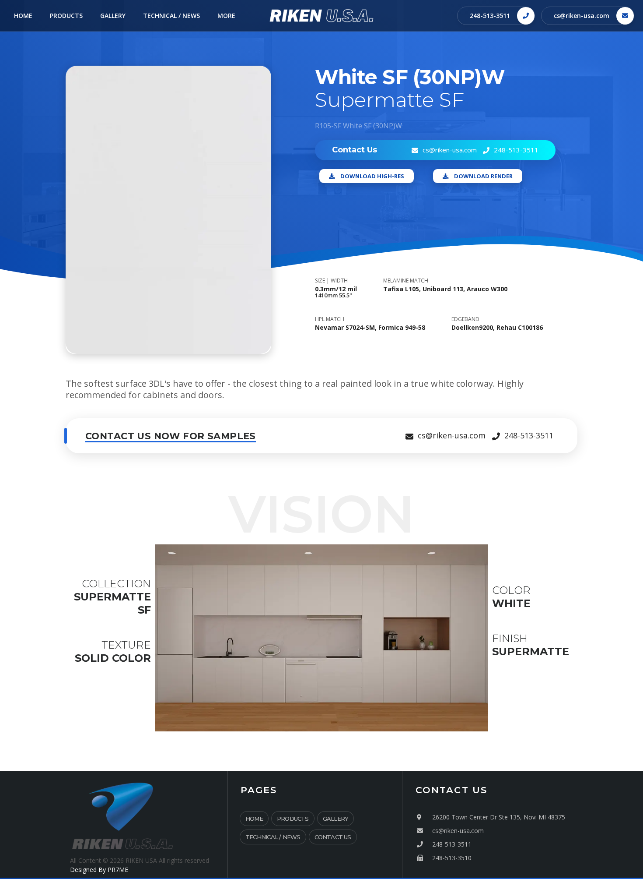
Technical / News (273, 836)
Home (254, 818)
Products (293, 818)
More (226, 15)
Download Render (483, 176)
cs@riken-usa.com (581, 15)
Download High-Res (372, 176)
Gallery (336, 818)
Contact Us (333, 836)
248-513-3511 (490, 15)
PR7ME (118, 869)
